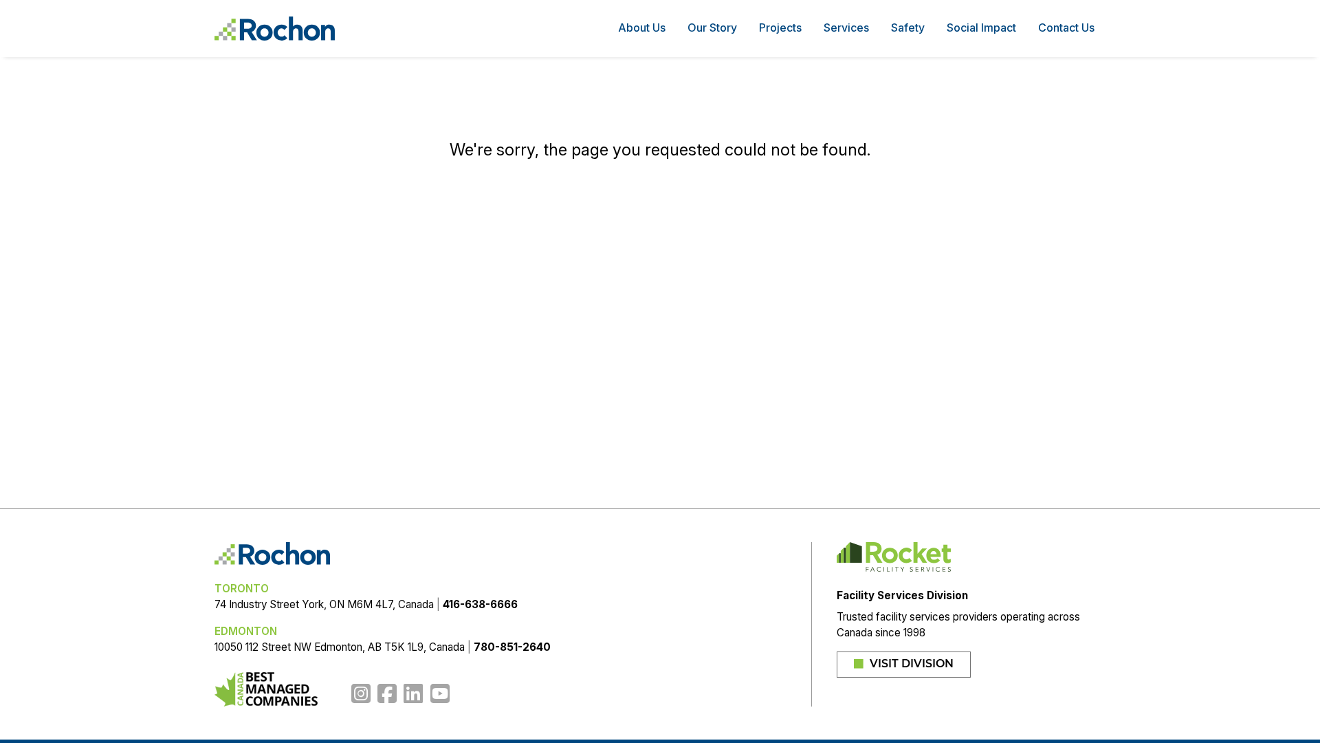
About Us (642, 27)
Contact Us (1066, 27)
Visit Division (910, 664)
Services (846, 27)
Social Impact (981, 27)
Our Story (712, 27)
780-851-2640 (512, 647)
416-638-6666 (480, 604)
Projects (780, 27)
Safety (908, 27)
